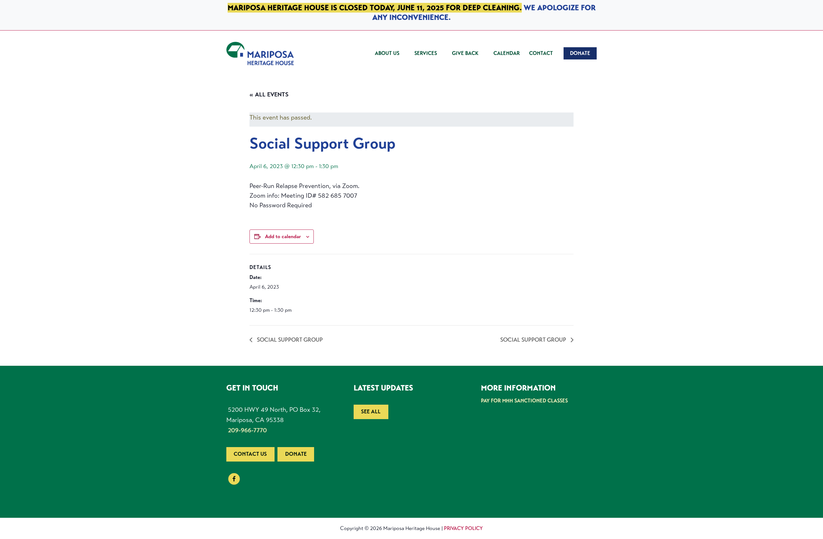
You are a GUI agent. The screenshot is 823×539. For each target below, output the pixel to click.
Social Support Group (289, 339)
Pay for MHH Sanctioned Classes (524, 401)
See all (371, 411)
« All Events (269, 94)
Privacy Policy (463, 528)
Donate (296, 454)
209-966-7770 (247, 430)
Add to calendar (283, 236)
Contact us (250, 454)
